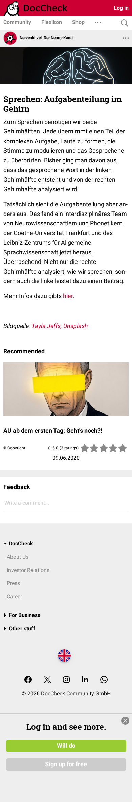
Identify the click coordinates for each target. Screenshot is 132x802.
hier (68, 295)
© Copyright (14, 448)
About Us (17, 557)
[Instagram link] (66, 680)
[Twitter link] (47, 680)
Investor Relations (28, 570)
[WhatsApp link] (104, 680)
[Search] (123, 23)
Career (14, 596)
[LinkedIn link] (85, 680)
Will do (66, 745)
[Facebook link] (28, 680)
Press (13, 583)
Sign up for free (66, 764)
